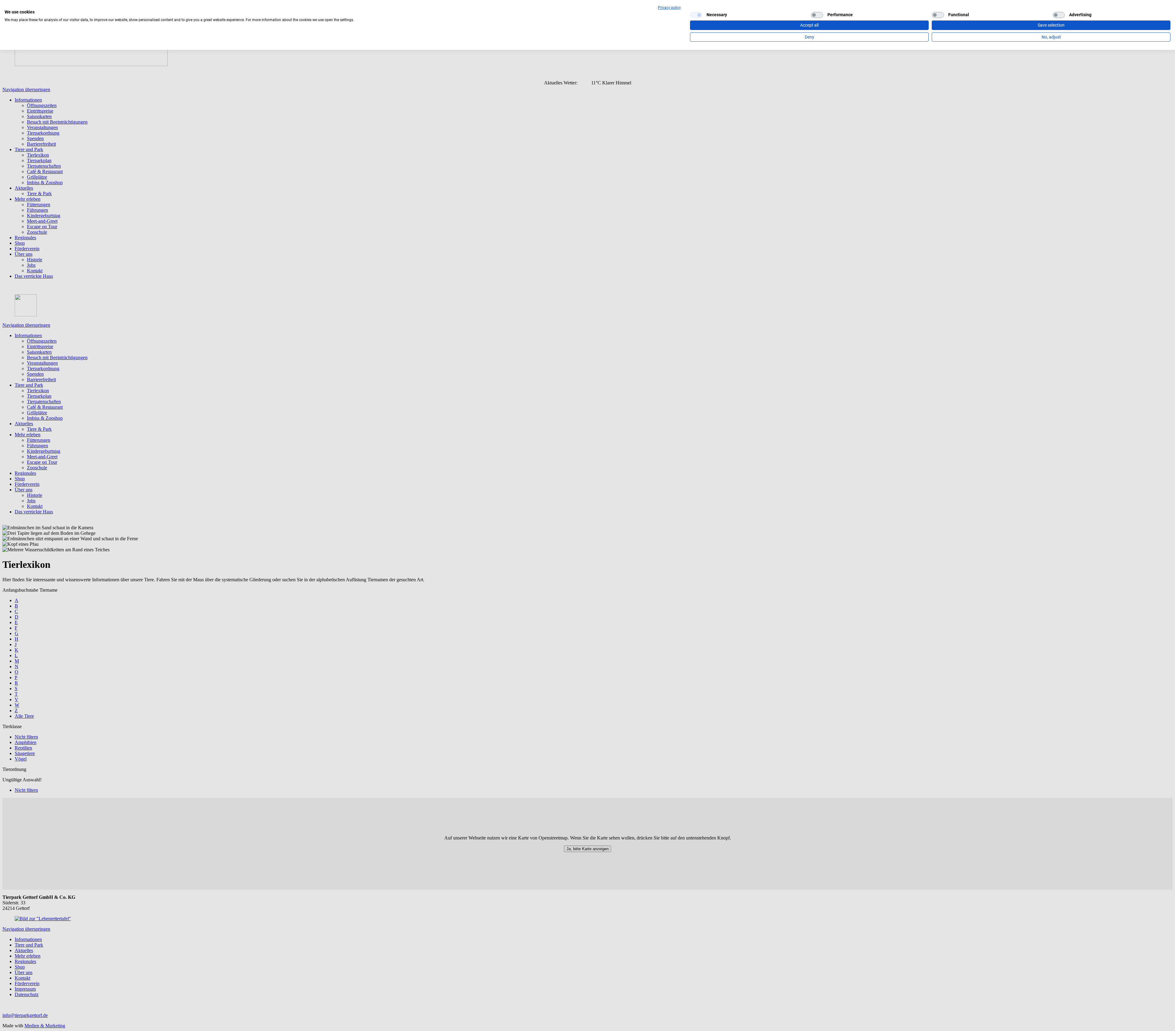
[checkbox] (696, 15)
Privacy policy (669, 8)
